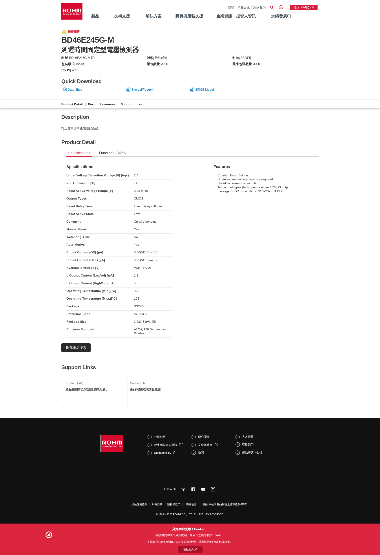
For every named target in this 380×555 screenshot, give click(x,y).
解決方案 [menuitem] (154, 16)
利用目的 (157, 504)
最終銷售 (161, 58)
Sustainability (162, 452)
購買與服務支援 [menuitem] (189, 16)
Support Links (131, 104)
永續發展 (279, 16)
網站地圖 (191, 504)
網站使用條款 (139, 504)
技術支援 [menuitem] (122, 16)
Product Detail (72, 104)
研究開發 (204, 436)
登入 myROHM (304, 7)
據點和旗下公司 (252, 452)
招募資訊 (244, 7)
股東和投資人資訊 (165, 445)
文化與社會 (205, 445)
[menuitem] (279, 16)
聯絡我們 (259, 7)
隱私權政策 (173, 504)
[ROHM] (71, 12)
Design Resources (101, 104)
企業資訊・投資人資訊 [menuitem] (236, 16)
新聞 (231, 7)
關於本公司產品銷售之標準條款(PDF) (225, 504)
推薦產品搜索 (76, 348)
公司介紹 (160, 436)
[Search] (271, 7)
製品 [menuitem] (95, 16)
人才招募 (248, 436)
